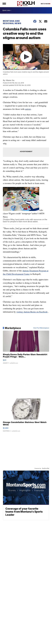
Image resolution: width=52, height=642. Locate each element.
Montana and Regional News (12, 22)
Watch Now (45, 3)
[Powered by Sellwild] (45, 468)
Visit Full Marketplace (41, 328)
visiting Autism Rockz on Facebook (32, 311)
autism (28, 109)
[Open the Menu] (4, 4)
